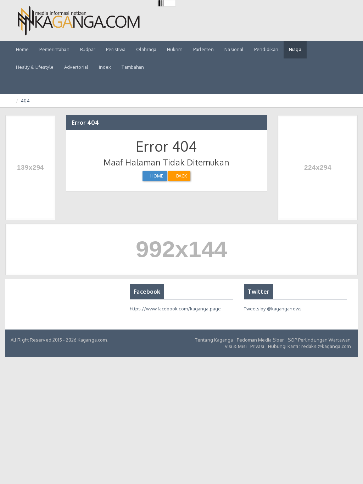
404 (25, 100)
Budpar (88, 49)
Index (105, 67)
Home (22, 49)
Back (181, 176)
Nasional (234, 49)
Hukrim (175, 49)
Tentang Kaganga (214, 340)
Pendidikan (266, 49)
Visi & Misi (236, 346)
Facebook (147, 291)
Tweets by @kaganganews (273, 308)
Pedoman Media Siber (260, 340)
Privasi (257, 346)
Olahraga (146, 49)
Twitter (259, 291)
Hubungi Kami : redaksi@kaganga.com (309, 346)
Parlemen (203, 49)
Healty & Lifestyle (35, 67)
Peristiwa (115, 49)
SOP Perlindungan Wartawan (319, 340)
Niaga (295, 49)
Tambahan (133, 67)
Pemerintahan (54, 49)
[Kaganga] (79, 20)
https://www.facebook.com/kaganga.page (175, 308)
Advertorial (76, 67)
